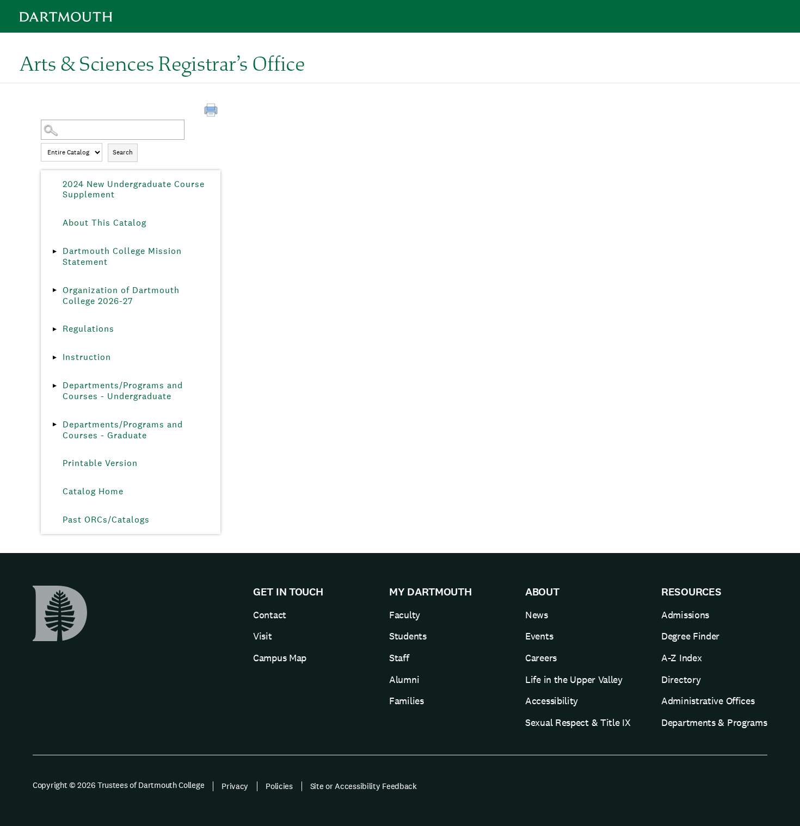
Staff (399, 657)
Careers (541, 657)
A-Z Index (681, 657)
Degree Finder (690, 636)
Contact (269, 614)
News (536, 614)
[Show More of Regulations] (54, 329)
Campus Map (279, 657)
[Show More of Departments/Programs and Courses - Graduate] (54, 424)
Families (406, 700)
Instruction (87, 357)
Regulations (88, 328)
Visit (262, 636)
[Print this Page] (212, 111)
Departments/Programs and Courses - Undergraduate (123, 391)
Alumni (404, 679)
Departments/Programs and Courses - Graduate (123, 430)
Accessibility (551, 700)
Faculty (404, 614)
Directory (680, 679)
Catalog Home (93, 491)
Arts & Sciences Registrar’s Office (162, 63)
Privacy (234, 786)
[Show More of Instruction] (54, 357)
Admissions (685, 614)
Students (408, 636)
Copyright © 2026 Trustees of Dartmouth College (118, 785)
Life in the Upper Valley (574, 679)
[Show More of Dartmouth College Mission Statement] (54, 251)
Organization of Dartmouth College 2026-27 (121, 295)
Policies (279, 786)
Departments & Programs (714, 722)
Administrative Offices (707, 700)
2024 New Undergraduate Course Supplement (134, 189)
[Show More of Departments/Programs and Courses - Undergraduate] (54, 385)
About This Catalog (104, 222)
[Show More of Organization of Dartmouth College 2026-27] (54, 290)
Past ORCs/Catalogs (106, 519)
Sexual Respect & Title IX (578, 722)
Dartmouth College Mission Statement (122, 256)
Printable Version (100, 463)
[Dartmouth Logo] (66, 16)
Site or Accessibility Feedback (363, 786)
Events (539, 636)
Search (123, 152)
